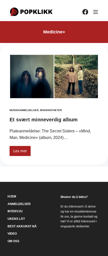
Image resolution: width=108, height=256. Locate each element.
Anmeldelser (19, 204)
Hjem (12, 196)
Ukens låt (16, 219)
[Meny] (95, 12)
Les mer (22, 152)
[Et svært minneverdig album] (54, 76)
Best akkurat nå (22, 226)
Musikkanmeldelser (24, 110)
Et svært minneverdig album (44, 119)
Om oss (13, 241)
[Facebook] (85, 12)
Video (12, 233)
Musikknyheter (51, 110)
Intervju (15, 211)
